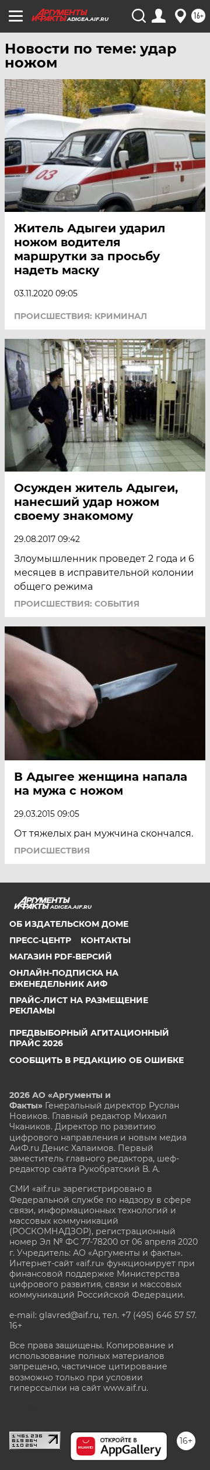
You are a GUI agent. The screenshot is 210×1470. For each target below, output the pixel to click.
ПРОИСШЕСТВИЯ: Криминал (80, 316)
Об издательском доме (68, 924)
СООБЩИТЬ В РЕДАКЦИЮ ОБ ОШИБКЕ (96, 1060)
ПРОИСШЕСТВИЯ (52, 850)
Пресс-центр (40, 940)
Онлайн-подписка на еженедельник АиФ (63, 978)
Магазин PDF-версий (60, 956)
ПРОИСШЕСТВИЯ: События (76, 604)
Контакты (105, 940)
